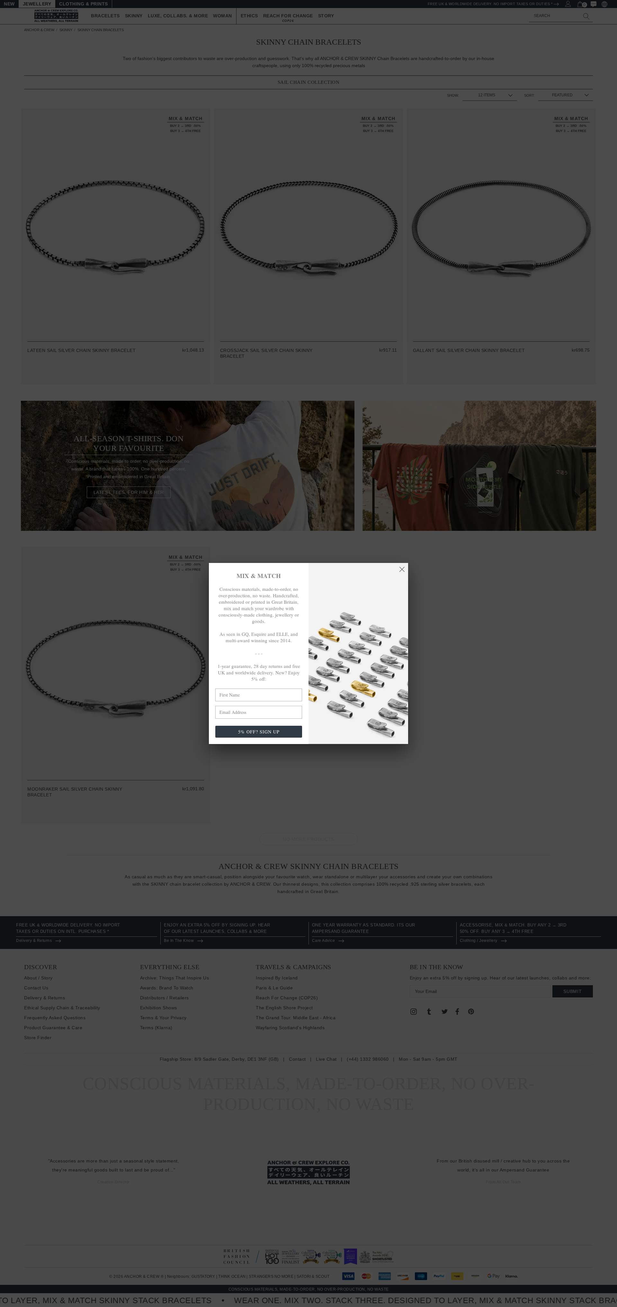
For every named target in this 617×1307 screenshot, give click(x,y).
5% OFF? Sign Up (259, 732)
